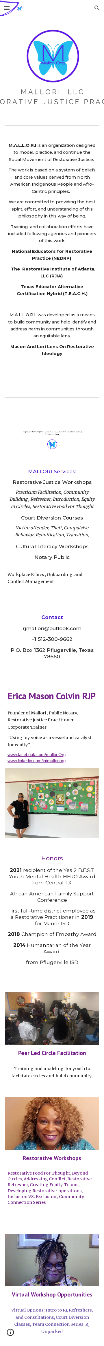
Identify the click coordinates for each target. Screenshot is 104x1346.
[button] (7, 8)
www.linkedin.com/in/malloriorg (37, 760)
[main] (52, 260)
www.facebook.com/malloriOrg (37, 754)
